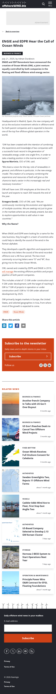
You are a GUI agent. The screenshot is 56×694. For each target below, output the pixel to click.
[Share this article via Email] (23, 326)
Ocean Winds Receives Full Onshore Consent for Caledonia (36, 455)
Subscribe (15, 356)
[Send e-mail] (25, 651)
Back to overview (12, 31)
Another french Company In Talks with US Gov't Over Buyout (36, 404)
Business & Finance (12, 53)
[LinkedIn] (49, 365)
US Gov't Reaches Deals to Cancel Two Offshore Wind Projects (36, 429)
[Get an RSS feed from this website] (31, 651)
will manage (7, 271)
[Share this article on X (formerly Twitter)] (10, 326)
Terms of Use (9, 667)
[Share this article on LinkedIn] (4, 326)
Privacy (7, 661)
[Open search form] (43, 4)
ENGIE (5, 312)
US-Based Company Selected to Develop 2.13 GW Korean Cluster (35, 531)
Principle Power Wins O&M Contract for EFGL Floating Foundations (34, 582)
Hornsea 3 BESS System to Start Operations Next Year (36, 557)
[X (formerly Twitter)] (45, 365)
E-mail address (11, 621)
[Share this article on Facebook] (17, 326)
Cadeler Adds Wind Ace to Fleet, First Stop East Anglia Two (36, 506)
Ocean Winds (18, 312)
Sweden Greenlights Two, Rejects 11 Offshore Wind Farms (36, 480)
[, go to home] (14, 4)
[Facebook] (41, 365)
